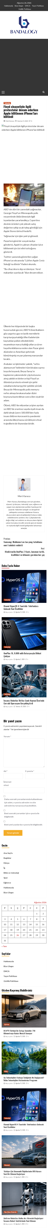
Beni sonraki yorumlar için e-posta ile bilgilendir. (21, 815)
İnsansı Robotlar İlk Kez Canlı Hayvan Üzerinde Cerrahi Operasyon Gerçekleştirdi (24, 702)
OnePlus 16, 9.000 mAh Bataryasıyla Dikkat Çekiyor (22, 655)
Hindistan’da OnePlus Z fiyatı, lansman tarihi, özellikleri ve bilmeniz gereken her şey (25, 551)
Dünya (6, 863)
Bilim (6, 1071)
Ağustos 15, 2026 (20, 612)
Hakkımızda (8, 6)
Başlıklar (7, 858)
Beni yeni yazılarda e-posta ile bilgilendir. (23, 824)
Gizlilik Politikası (24, 9)
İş (4, 868)
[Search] (43, 92)
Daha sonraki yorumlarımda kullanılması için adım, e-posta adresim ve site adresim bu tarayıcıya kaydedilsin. (23, 802)
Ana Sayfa (8, 853)
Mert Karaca (10, 121)
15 (37, 924)
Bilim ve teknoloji (11, 873)
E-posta (29, 771)
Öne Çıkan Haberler (10, 1212)
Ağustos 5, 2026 (20, 659)
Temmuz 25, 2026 (21, 706)
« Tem (4, 946)
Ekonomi (7, 1165)
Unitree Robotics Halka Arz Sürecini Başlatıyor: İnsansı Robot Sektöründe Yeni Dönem (24, 1219)
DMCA (27, 6)
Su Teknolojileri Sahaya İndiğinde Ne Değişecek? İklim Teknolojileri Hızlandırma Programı (24, 1079)
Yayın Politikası (38, 6)
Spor (6, 878)
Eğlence (7, 883)
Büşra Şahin (9, 612)
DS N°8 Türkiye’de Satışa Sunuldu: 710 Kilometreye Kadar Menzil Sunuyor (19, 1032)
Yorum (7, 736)
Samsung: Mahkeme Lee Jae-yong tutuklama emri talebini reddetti (23, 542)
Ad (6, 771)
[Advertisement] (24, 64)
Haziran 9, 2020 (22, 121)
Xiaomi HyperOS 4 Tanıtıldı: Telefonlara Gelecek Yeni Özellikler (21, 607)
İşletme (6, 1024)
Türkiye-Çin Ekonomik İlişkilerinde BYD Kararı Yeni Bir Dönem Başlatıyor (22, 1172)
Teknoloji (7, 103)
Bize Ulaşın (19, 6)
